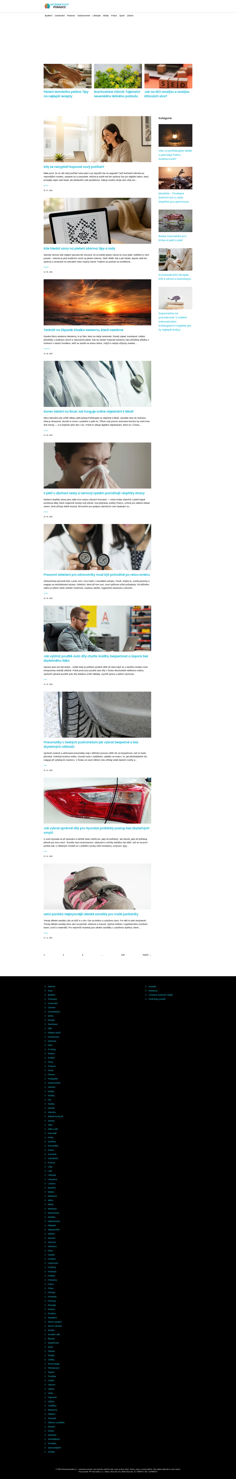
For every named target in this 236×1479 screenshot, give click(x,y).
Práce (114, 15)
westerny (47, 349)
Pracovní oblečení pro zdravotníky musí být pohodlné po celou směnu (97, 575)
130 (123, 955)
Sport (122, 15)
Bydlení (48, 15)
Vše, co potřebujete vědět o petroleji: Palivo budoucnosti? (175, 155)
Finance (71, 15)
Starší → (147, 955)
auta (45, 679)
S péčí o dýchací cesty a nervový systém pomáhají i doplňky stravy (94, 493)
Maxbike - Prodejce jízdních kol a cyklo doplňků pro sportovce (174, 197)
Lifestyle (97, 15)
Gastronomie (83, 15)
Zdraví (130, 15)
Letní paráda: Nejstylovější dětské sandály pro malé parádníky (91, 914)
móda (46, 593)
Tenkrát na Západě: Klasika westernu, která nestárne (83, 330)
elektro (46, 186)
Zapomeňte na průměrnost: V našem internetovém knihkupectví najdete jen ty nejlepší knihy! (175, 322)
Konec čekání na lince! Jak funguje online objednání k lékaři (88, 411)
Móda (106, 15)
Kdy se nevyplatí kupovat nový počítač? (74, 167)
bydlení (46, 267)
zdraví (46, 430)
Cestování (60, 15)
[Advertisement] (118, 36)
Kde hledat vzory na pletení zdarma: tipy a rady (79, 248)
